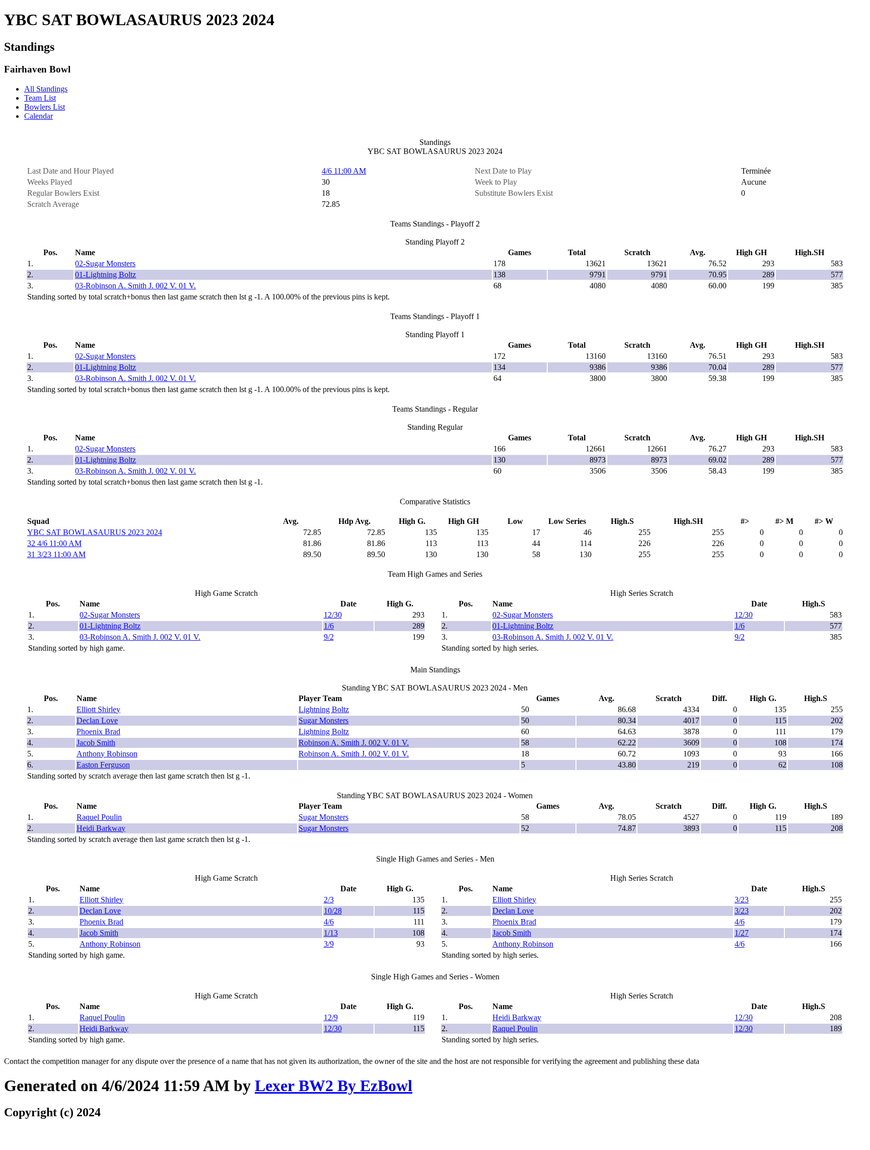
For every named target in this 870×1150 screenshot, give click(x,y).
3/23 (742, 899)
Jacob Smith (96, 742)
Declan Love (97, 720)
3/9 (329, 944)
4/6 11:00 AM (344, 171)
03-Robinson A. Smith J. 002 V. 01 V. (135, 285)
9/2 (329, 637)
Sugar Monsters (323, 720)
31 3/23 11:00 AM (56, 554)
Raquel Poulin (99, 817)
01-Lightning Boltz (105, 274)
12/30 (333, 614)
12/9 (331, 1017)
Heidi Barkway (101, 828)
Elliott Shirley (98, 709)
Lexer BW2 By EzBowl (333, 1086)
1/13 (331, 933)
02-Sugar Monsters (105, 263)
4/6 (329, 921)
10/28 (333, 910)
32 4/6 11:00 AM (54, 543)
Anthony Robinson (107, 753)
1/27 (742, 933)
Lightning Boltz (324, 709)
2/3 (329, 899)
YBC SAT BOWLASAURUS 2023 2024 (94, 532)
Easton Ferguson (103, 764)
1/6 (329, 626)
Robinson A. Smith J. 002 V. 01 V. (354, 742)
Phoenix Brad (98, 731)
